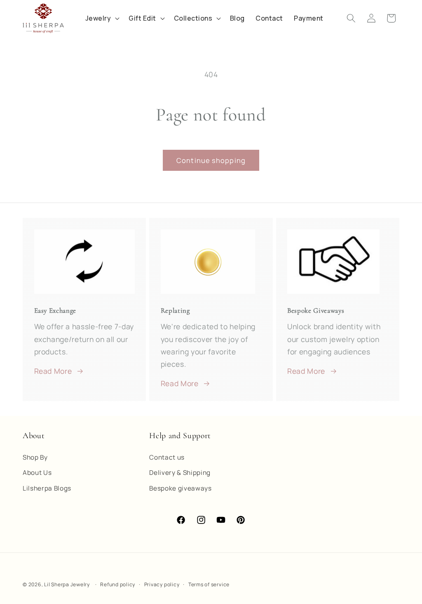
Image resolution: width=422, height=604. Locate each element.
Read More (53, 371)
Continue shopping (211, 160)
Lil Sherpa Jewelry (67, 584)
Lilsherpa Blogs (47, 488)
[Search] (351, 18)
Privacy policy (162, 584)
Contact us (167, 457)
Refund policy (117, 584)
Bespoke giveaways (180, 488)
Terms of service (209, 584)
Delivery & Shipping (180, 472)
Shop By (35, 457)
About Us (37, 472)
